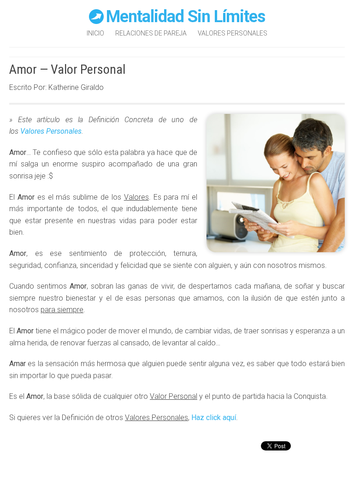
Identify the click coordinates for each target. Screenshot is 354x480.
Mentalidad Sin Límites (185, 16)
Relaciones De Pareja (151, 33)
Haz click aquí (213, 417)
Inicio (95, 33)
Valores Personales (232, 33)
